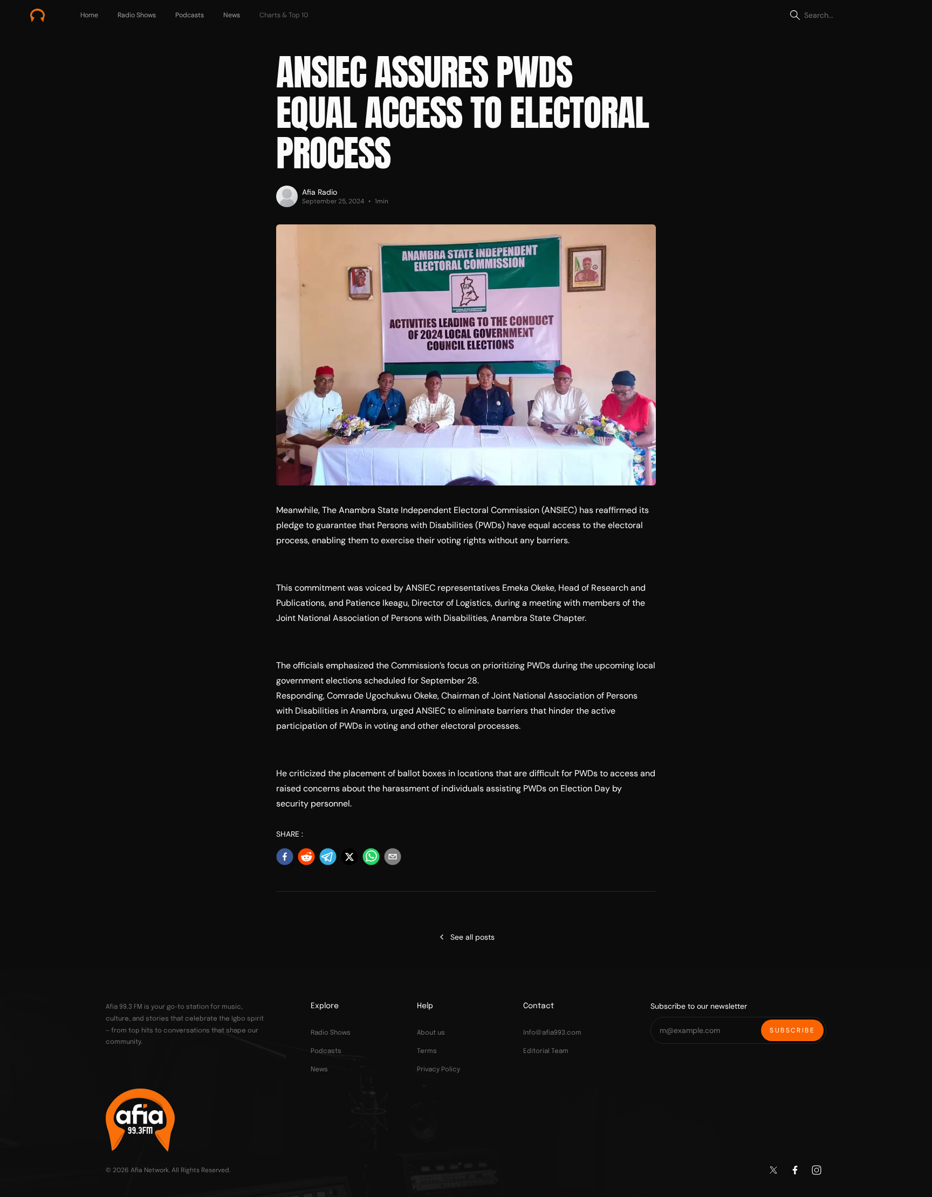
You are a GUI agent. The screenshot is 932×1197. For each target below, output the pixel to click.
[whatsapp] (371, 856)
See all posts (476, 939)
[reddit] (306, 856)
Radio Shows (137, 15)
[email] (392, 856)
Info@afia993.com (552, 1033)
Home (89, 15)
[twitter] (349, 856)
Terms (427, 1051)
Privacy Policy (438, 1069)
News (231, 15)
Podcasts (189, 15)
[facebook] (284, 856)
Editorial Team (545, 1051)
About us (431, 1033)
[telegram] (328, 856)
